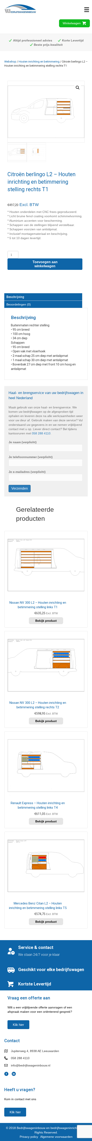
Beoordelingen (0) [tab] (18, 304)
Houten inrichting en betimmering (39, 61)
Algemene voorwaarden (56, 1136)
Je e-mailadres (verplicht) (27, 472)
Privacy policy (29, 1136)
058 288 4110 (41, 433)
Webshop (10, 61)
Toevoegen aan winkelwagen (45, 264)
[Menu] (86, 9)
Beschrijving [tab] (15, 297)
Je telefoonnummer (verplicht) (31, 457)
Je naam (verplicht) (23, 442)
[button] (78, 88)
